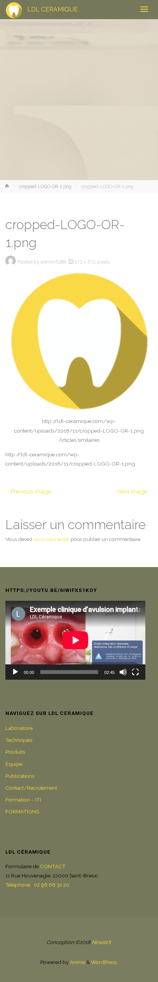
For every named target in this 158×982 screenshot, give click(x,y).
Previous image (31, 491)
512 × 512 (85, 262)
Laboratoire (19, 728)
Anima (77, 962)
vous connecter (51, 539)
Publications (19, 776)
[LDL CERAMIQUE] (13, 10)
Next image (132, 491)
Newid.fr (102, 942)
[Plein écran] (135, 672)
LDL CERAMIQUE (52, 9)
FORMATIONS (22, 811)
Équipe (13, 764)
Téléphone (17, 885)
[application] (75, 640)
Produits (15, 752)
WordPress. (104, 962)
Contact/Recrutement (31, 788)
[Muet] (123, 672)
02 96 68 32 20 (51, 885)
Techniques (18, 740)
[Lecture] (15, 672)
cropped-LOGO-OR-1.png (45, 186)
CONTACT (53, 866)
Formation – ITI (23, 800)
